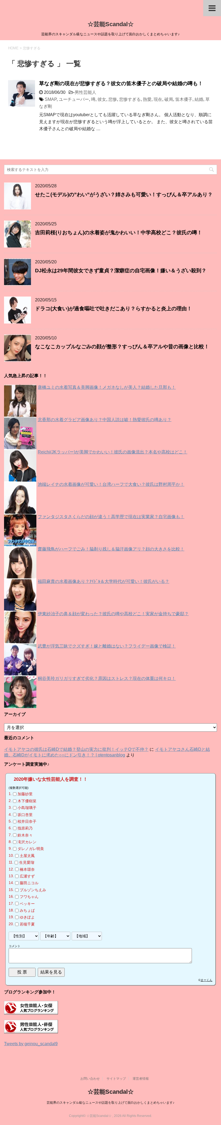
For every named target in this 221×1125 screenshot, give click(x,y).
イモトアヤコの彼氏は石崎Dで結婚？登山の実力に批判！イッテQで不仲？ (76, 749)
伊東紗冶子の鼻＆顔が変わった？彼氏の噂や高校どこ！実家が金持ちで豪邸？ (113, 613)
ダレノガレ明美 (31, 849)
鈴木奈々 (25, 835)
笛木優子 (183, 99)
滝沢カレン (27, 842)
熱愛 (147, 99)
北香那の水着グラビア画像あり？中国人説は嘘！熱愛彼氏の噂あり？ (104, 419)
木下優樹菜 (27, 801)
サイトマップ (116, 1079)
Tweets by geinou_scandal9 (31, 1043)
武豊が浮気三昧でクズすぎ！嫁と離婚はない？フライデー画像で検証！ (107, 646)
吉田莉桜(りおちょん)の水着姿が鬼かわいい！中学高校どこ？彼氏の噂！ (118, 232)
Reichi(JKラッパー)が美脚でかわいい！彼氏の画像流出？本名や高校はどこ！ (112, 452)
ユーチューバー (74, 99)
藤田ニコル (29, 883)
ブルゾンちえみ (33, 890)
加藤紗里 (25, 794)
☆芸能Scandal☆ (111, 24)
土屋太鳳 (27, 856)
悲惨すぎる (130, 99)
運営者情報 (141, 1079)
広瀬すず (27, 876)
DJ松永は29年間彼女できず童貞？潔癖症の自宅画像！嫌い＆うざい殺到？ (120, 270)
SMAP (51, 99)
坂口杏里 (25, 815)
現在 (158, 99)
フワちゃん (29, 897)
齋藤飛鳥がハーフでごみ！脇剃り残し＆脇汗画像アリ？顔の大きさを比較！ (111, 549)
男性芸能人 (85, 92)
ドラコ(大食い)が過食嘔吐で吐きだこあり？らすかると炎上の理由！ (113, 308)
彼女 (102, 99)
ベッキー (27, 904)
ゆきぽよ (27, 917)
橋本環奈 (27, 869)
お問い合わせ (90, 1079)
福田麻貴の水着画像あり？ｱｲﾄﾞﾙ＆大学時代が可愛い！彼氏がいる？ (103, 581)
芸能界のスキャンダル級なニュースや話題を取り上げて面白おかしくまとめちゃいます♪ (110, 1103)
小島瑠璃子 (27, 808)
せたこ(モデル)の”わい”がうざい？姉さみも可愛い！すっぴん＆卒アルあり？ (124, 194)
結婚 (199, 99)
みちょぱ (27, 910)
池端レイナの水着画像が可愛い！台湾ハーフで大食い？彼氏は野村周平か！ (111, 484)
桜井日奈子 (27, 821)
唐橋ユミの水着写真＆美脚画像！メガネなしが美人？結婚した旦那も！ (107, 387)
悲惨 (112, 99)
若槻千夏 (27, 924)
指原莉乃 (25, 828)
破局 (168, 99)
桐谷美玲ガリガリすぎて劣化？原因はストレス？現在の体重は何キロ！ (107, 678)
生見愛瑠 (26, 862)
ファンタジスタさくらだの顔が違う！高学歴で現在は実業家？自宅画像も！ (111, 516)
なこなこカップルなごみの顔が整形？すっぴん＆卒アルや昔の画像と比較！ (122, 346)
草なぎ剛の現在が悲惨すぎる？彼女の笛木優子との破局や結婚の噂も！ (121, 83)
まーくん (206, 980)
